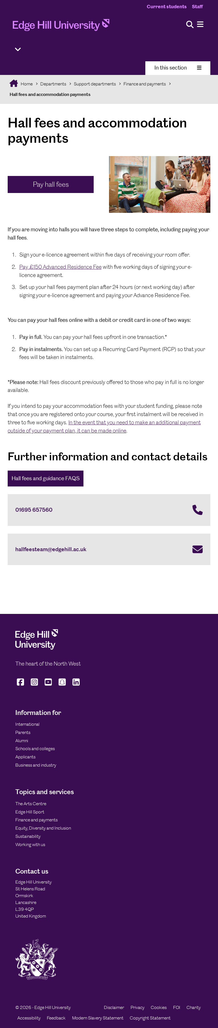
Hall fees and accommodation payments (50, 94)
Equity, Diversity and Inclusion (43, 828)
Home (26, 84)
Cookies (159, 1007)
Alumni (21, 740)
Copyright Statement (150, 1018)
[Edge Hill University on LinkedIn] (76, 686)
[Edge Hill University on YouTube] (48, 686)
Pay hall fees (51, 184)
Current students (167, 6)
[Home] (61, 26)
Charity (193, 1007)
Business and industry (35, 765)
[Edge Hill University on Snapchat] (62, 686)
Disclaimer (114, 1007)
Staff (197, 6)
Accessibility (29, 1018)
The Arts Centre (30, 803)
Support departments (95, 84)
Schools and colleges (35, 748)
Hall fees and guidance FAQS (46, 478)
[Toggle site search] (190, 25)
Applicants (25, 757)
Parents (22, 732)
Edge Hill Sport (29, 812)
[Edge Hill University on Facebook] (21, 686)
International (27, 724)
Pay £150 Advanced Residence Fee (60, 267)
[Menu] (200, 24)
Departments (53, 84)
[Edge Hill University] (36, 648)
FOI (176, 1007)
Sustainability (28, 836)
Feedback (56, 1018)
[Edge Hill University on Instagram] (34, 686)
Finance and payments (144, 84)
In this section (170, 67)
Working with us (30, 844)
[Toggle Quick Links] (18, 49)
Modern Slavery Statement (97, 1018)
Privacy (137, 1007)
